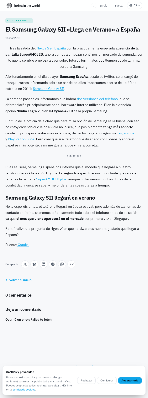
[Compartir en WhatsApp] (62, 264)
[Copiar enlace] (71, 264)
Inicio (103, 5)
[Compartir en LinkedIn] (43, 264)
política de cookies (24, 389)
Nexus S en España (51, 48)
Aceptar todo (130, 380)
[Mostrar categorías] (93, 5)
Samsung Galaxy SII (48, 88)
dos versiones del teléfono (97, 99)
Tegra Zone (125, 133)
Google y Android (19, 20)
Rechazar (86, 380)
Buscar (119, 5)
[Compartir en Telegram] (53, 264)
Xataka (23, 244)
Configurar (106, 380)
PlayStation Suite (21, 139)
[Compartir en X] (25, 264)
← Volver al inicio (18, 280)
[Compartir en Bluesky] (34, 264)
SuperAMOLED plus (51, 179)
